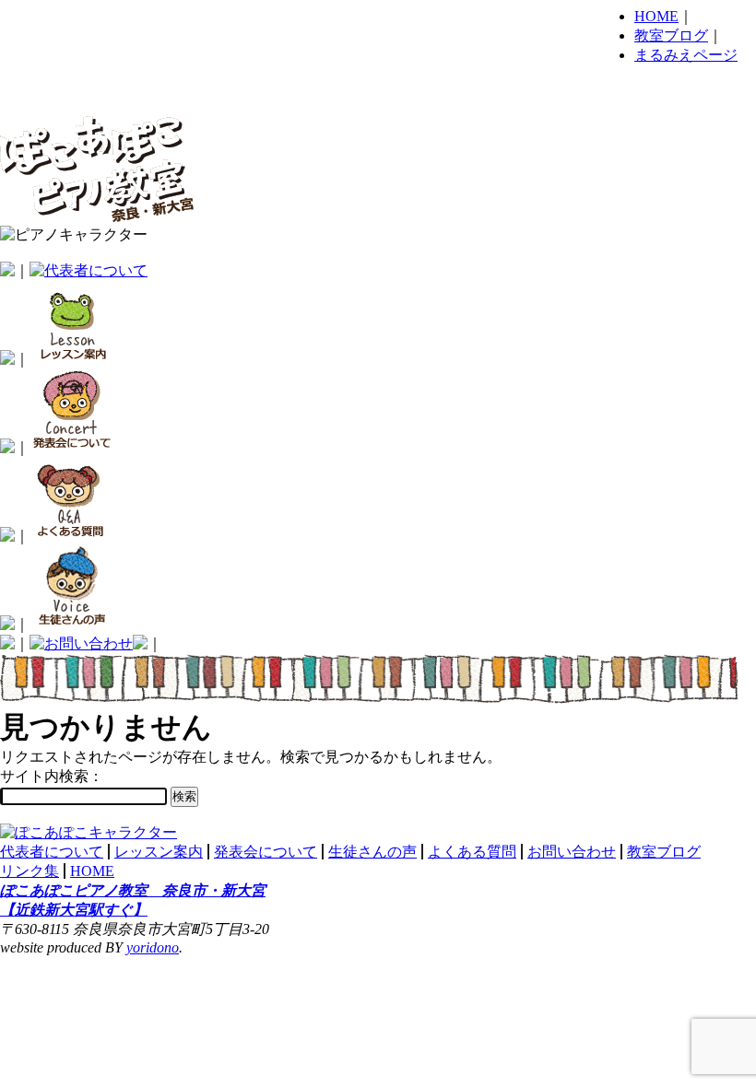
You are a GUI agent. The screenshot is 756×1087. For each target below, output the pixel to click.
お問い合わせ (571, 851)
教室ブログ (671, 35)
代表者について (51, 851)
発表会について (265, 851)
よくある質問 (472, 851)
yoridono (152, 947)
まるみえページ (686, 55)
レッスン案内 (158, 851)
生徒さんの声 (372, 851)
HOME (656, 16)
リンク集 (29, 871)
